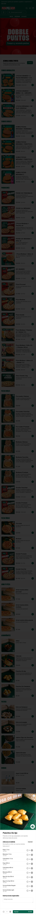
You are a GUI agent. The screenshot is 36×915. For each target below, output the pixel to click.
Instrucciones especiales (11, 896)
